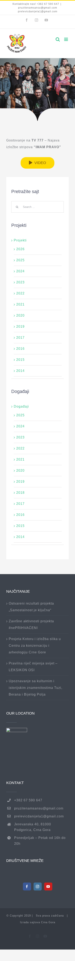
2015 (20, 359)
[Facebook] (27, 886)
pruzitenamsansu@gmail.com (38, 808)
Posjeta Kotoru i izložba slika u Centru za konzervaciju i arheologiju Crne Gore (35, 645)
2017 (20, 337)
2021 (20, 304)
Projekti (20, 240)
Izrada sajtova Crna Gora (37, 922)
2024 (20, 271)
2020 (20, 315)
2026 (20, 249)
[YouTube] (48, 886)
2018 (20, 492)
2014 (20, 371)
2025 (20, 260)
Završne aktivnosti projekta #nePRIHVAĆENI (31, 624)
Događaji (21, 406)
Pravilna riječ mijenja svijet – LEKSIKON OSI (33, 667)
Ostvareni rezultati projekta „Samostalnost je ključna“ (31, 607)
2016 (20, 348)
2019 (20, 326)
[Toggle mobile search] (58, 39)
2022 (20, 293)
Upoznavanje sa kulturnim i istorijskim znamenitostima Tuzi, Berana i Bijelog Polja (35, 687)
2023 (20, 282)
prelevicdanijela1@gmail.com (39, 816)
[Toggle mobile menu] (66, 39)
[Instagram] (38, 886)
